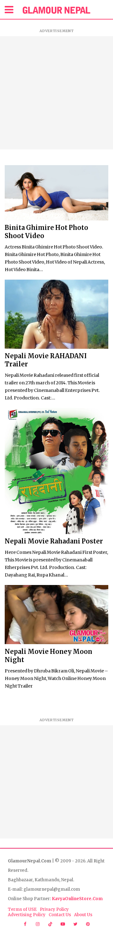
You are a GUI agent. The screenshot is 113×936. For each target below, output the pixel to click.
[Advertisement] (56, 92)
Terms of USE (22, 909)
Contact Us (60, 914)
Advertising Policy (27, 914)
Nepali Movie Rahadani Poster (54, 541)
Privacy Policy (54, 909)
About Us (83, 914)
